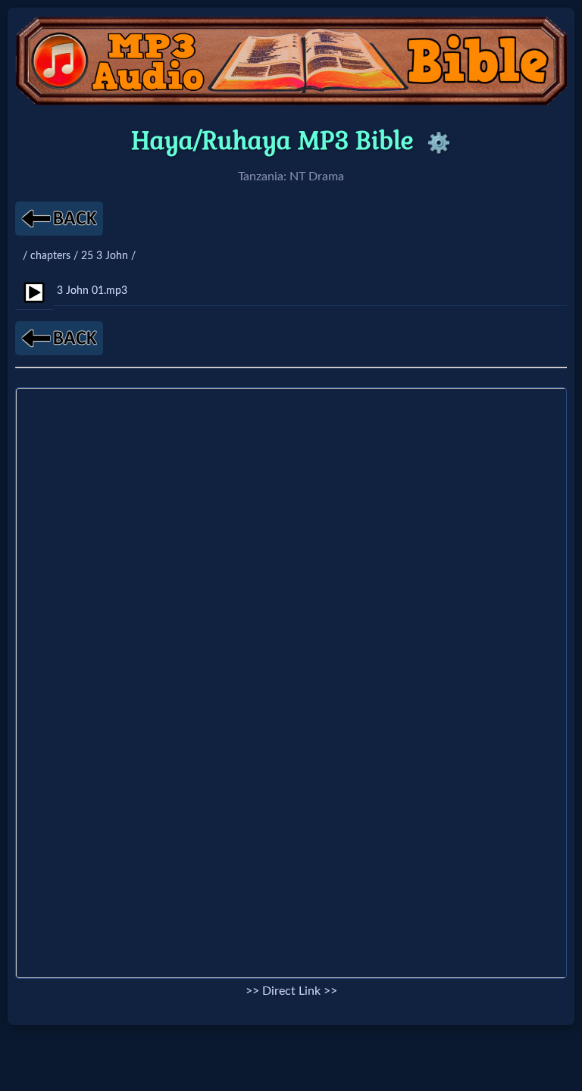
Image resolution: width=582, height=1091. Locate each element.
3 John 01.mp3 (92, 290)
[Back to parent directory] (59, 219)
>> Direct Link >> (291, 991)
